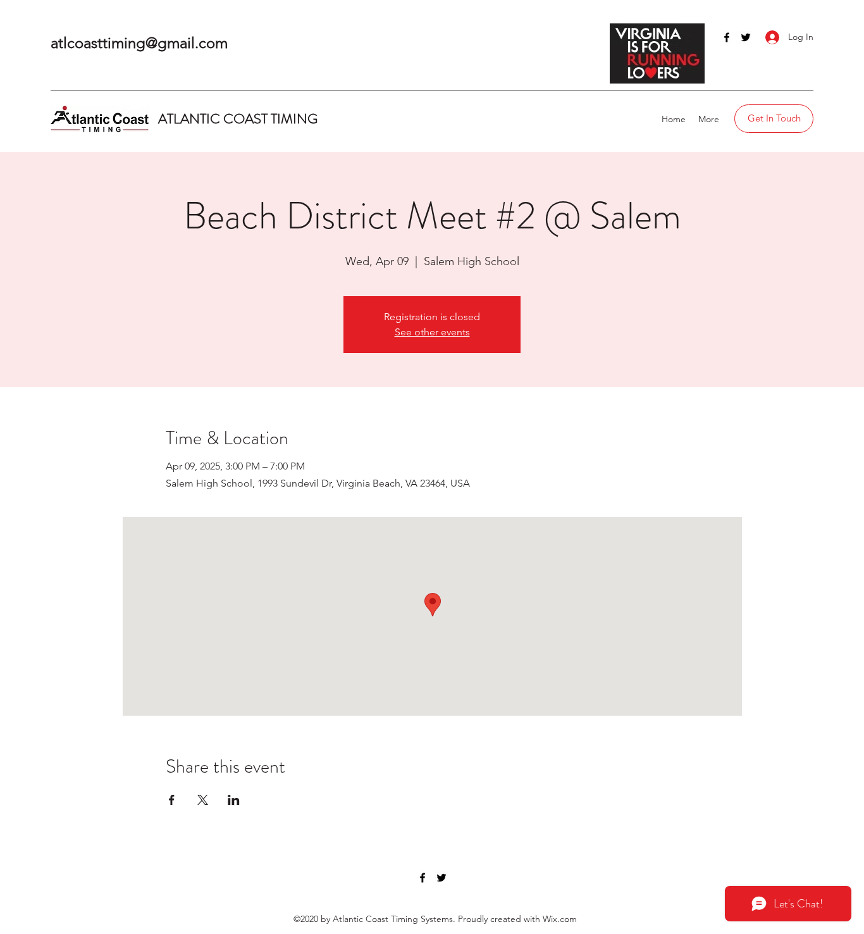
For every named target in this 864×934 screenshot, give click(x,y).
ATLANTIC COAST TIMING (239, 118)
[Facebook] (726, 37)
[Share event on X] (203, 800)
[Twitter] (745, 37)
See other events (432, 332)
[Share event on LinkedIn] (234, 800)
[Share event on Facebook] (172, 800)
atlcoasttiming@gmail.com (139, 43)
